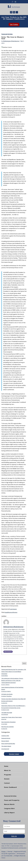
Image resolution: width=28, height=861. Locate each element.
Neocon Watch (5, 741)
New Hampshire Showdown (8, 722)
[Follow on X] (14, 12)
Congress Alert (5, 735)
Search (24, 663)
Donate (6, 779)
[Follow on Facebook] (11, 12)
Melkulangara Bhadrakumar (11, 41)
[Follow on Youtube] (17, 12)
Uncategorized (5, 749)
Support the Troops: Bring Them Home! (11, 717)
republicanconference (11, 612)
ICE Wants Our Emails (7, 694)
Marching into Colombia (7, 726)
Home (6, 766)
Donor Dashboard (10, 787)
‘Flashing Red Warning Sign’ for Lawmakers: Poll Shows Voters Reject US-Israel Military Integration (13, 671)
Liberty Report (9, 812)
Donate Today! (14, 754)
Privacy (3, 851)
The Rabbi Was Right (6, 712)
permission (13, 609)
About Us (7, 770)
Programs (7, 775)
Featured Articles (7, 34)
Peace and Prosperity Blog (8, 743)
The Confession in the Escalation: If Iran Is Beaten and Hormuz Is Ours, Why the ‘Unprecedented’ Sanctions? (12, 680)
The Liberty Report (6, 746)
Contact (7, 783)
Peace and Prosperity (11, 800)
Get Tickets (14, 24)
